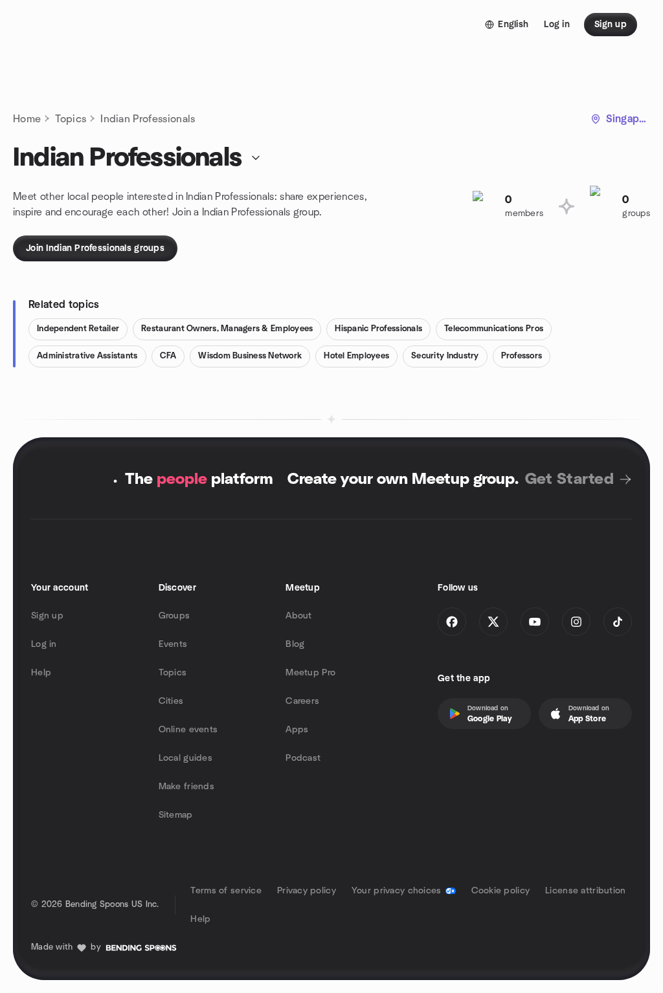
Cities (171, 701)
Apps (297, 729)
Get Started (569, 479)
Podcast (303, 758)
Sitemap (176, 815)
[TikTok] (617, 621)
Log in (44, 644)
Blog (295, 644)
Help (41, 672)
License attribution (585, 890)
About (298, 615)
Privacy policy (306, 890)
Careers (302, 701)
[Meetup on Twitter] (493, 621)
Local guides (185, 758)
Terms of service (225, 890)
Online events (188, 729)
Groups (174, 615)
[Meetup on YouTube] (535, 621)
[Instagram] (576, 621)
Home (27, 119)
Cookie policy (500, 890)
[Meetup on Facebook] (452, 621)
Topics (70, 119)
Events (173, 644)
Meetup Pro (310, 672)
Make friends (186, 786)
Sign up (47, 615)
